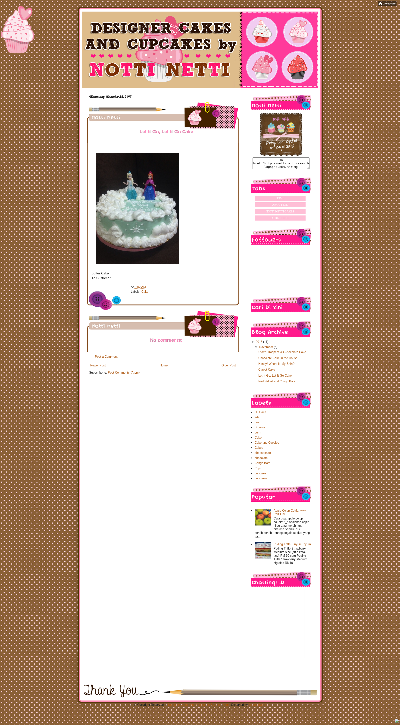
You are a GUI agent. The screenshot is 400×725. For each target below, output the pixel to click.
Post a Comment (106, 356)
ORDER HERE (280, 218)
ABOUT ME (280, 204)
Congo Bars (262, 463)
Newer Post (98, 365)
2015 (259, 342)
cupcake (260, 473)
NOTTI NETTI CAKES (280, 211)
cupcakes (261, 478)
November (266, 347)
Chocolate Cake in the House (277, 358)
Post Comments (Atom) (124, 372)
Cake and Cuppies (267, 442)
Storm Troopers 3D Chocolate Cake (282, 352)
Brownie (260, 427)
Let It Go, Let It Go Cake (275, 375)
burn (257, 432)
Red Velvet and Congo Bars (276, 381)
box (257, 422)
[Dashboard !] (387, 4)
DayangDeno (257, 705)
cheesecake (263, 453)
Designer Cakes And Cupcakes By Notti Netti (198, 705)
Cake (144, 291)
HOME (280, 198)
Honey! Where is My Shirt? (276, 364)
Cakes (259, 447)
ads (257, 417)
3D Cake (260, 412)
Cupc (258, 468)
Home (164, 365)
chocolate (261, 458)
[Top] (397, 721)
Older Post (229, 365)
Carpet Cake (266, 369)
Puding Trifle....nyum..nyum (292, 544)
